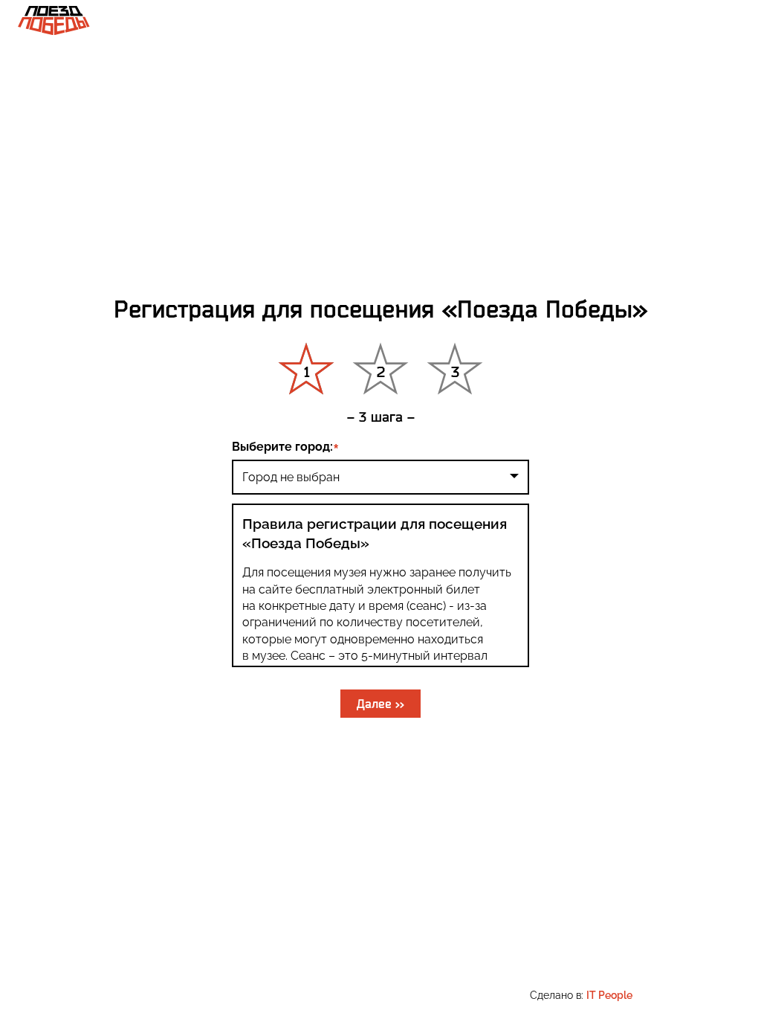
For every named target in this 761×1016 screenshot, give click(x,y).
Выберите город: (282, 447)
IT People (609, 995)
